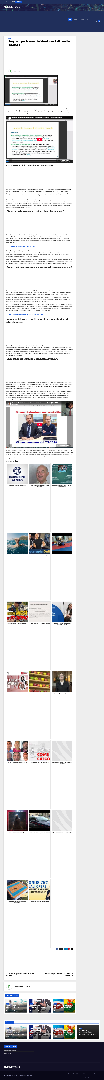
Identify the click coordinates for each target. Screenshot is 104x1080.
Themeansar (29, 1075)
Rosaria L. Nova (19, 70)
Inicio (75, 19)
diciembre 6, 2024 (85, 1034)
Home (65, 1073)
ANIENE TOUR (12, 6)
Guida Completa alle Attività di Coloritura (62, 1007)
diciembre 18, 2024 (12, 1034)
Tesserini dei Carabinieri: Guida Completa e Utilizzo (38, 1007)
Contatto (81, 23)
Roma (82, 19)
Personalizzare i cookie (95, 1077)
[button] (96, 21)
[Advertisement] (36, 21)
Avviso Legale (7, 1053)
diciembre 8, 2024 (60, 1034)
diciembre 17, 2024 (37, 1034)
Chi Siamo (72, 23)
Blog (88, 19)
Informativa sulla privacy (10, 1050)
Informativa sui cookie (10, 1057)
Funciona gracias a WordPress (10, 1075)
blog (10, 38)
